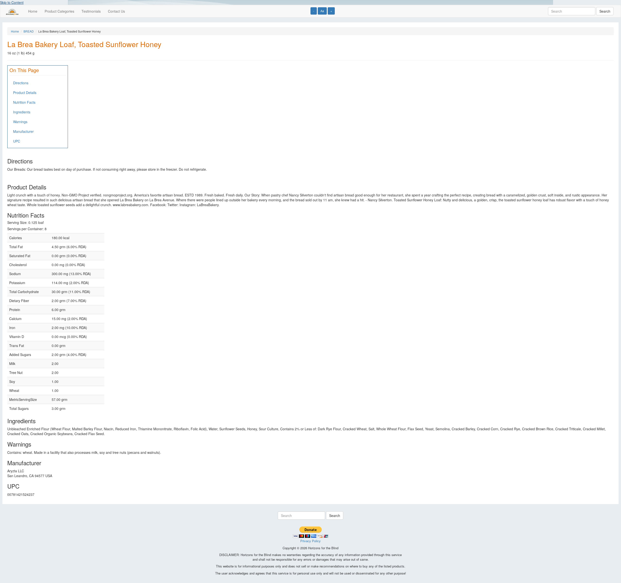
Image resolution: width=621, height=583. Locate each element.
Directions (20, 82)
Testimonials (91, 11)
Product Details (24, 92)
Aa (322, 11)
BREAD (29, 31)
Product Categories (59, 11)
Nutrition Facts (24, 102)
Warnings (20, 121)
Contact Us (116, 11)
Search (604, 11)
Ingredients (21, 112)
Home (32, 11)
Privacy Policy (310, 541)
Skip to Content (12, 2)
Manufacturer (23, 131)
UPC (16, 141)
